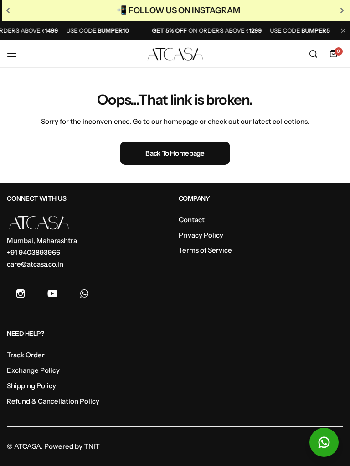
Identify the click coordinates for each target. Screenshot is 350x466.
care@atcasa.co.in (35, 264)
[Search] (313, 54)
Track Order (26, 354)
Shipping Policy (31, 385)
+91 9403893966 (33, 252)
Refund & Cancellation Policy (53, 401)
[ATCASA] (175, 54)
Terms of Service (205, 250)
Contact (192, 219)
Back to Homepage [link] (174, 153)
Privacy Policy (201, 235)
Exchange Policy (33, 370)
